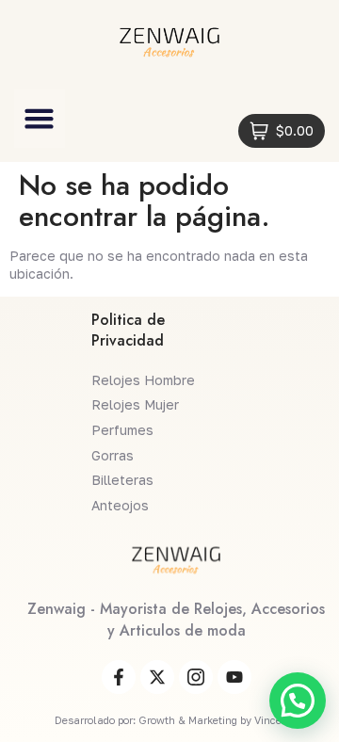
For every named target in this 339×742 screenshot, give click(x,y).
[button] (39, 118)
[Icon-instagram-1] (196, 677)
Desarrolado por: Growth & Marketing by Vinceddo (177, 720)
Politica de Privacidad (128, 330)
